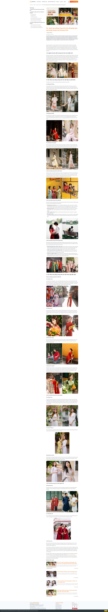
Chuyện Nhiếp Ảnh (39, 4)
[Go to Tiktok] (74, 606)
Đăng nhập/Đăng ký (73, 1)
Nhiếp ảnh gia (44, 1)
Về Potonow (39, 1)
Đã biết (106, 610)
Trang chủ (31, 4)
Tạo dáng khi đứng (33, 14)
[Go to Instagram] (76, 606)
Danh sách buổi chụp (51, 1)
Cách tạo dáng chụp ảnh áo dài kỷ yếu (36, 26)
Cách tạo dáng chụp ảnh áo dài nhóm (36, 18)
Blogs (65, 1)
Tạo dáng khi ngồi (33, 15)
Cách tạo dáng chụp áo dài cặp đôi (36, 19)
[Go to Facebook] (72, 606)
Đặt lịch (57, 1)
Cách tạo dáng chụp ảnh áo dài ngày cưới (36, 27)
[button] (61, 2)
